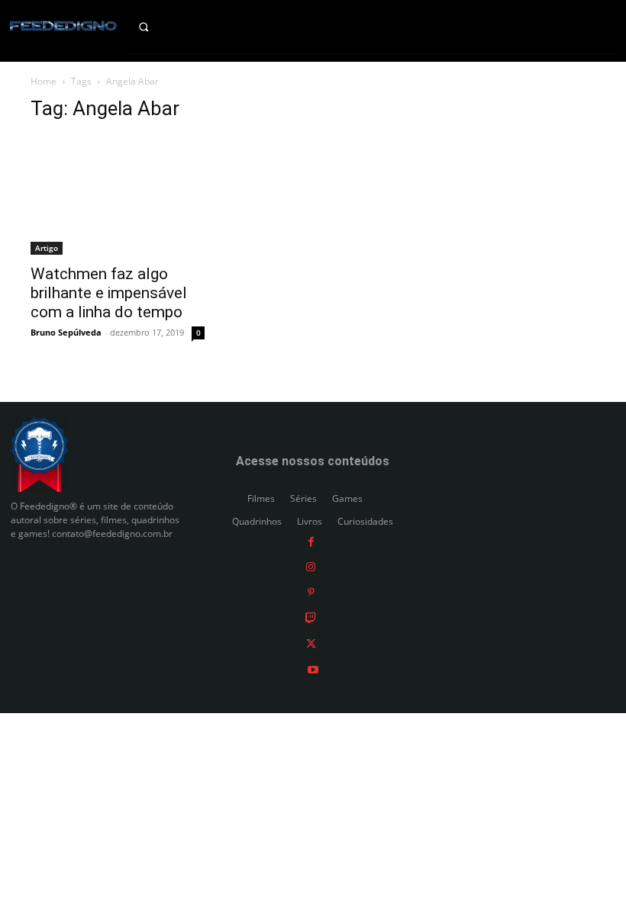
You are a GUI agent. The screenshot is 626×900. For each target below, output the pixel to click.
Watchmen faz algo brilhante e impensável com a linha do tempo (109, 293)
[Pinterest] (311, 591)
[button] (156, 26)
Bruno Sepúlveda (66, 332)
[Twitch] (310, 617)
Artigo (46, 248)
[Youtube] (313, 668)
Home (43, 81)
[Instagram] (310, 566)
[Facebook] (311, 540)
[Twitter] (311, 643)
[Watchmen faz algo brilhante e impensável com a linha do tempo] (118, 195)
